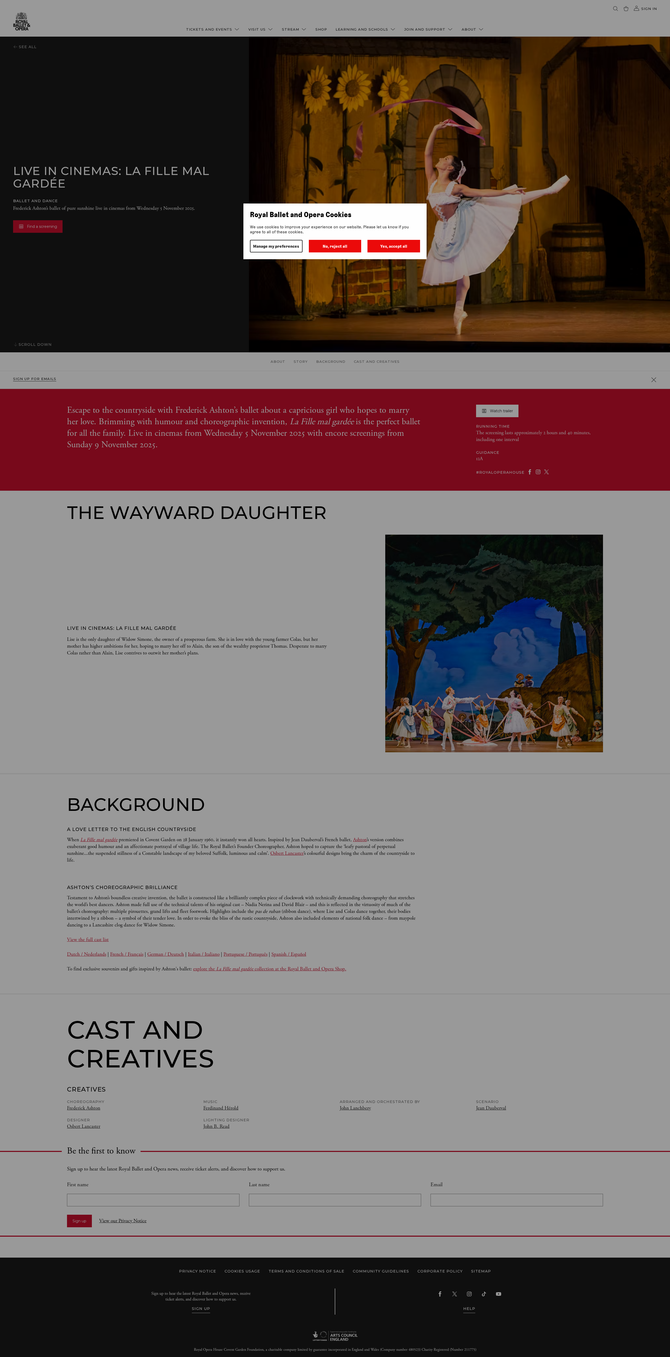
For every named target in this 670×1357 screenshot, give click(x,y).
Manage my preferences (276, 246)
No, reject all (335, 246)
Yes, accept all (393, 246)
